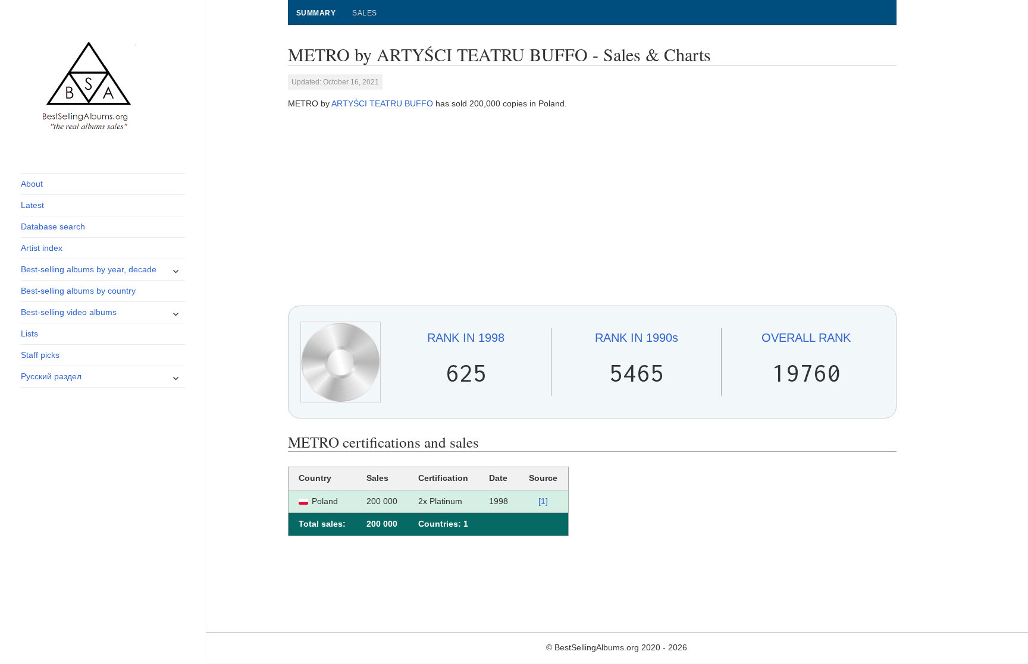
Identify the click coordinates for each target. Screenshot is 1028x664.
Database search (53, 226)
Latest (32, 205)
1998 (465, 337)
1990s (636, 337)
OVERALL (806, 337)
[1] (543, 501)
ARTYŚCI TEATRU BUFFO (382, 103)
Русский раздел (51, 376)
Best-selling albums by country (78, 290)
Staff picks (40, 355)
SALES (364, 13)
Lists (29, 333)
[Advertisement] (592, 208)
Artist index (41, 248)
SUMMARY (316, 13)
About (32, 183)
